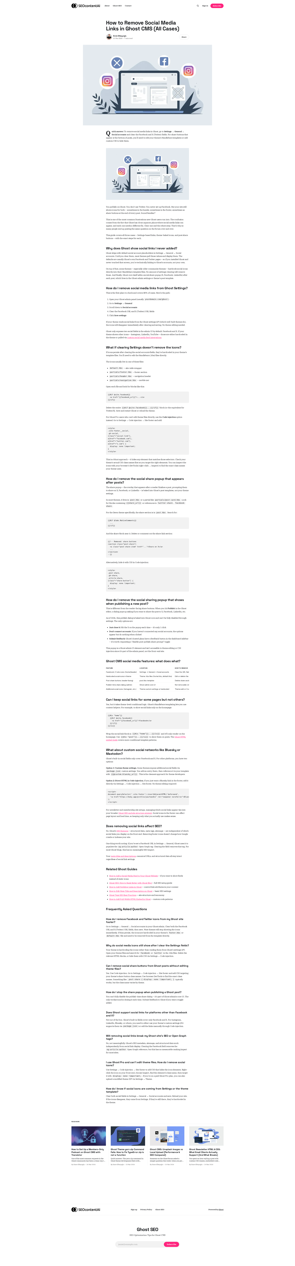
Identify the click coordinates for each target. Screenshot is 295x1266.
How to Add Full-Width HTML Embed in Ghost (130, 899)
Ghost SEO (117, 6)
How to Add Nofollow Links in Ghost (125, 887)
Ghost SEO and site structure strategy (135, 813)
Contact (128, 6)
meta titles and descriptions (123, 856)
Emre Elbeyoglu (119, 36)
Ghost (221, 1209)
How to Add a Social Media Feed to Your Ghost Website (133, 876)
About (107, 6)
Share (184, 37)
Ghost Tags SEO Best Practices (122, 895)
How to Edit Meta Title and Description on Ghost (130, 891)
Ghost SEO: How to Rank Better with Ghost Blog (130, 883)
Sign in (205, 6)
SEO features (122, 831)
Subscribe (217, 6)
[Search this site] (198, 6)
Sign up (134, 1209)
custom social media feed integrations (144, 337)
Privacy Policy (146, 1209)
